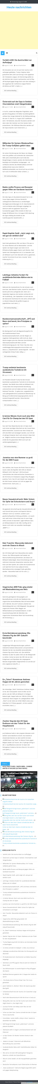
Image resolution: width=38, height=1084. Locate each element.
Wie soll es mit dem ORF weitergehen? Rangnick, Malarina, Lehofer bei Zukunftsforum (18, 1054)
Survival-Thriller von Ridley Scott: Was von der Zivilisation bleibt (17, 1008)
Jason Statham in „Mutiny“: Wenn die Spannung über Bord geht (19, 987)
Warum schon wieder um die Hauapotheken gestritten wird (19, 1060)
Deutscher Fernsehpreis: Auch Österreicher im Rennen (20, 1064)
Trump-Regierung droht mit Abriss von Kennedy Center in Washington (20, 943)
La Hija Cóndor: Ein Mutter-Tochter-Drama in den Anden (18, 1037)
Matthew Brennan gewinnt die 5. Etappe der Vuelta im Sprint (19, 975)
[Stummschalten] (32, 790)
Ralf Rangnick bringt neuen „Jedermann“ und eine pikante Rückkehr (18, 1025)
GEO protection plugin (33, 1083)
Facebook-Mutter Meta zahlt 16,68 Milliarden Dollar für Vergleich (20, 1048)
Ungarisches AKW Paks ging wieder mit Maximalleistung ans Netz (15, 920)
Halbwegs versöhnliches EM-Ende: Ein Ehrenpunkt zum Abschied (20, 952)
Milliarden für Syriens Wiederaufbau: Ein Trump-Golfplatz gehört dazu (18, 865)
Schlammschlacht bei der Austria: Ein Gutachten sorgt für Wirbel (19, 993)
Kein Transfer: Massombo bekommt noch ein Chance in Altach (20, 914)
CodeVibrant (29, 1082)
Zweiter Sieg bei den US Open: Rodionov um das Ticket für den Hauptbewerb (16, 723)
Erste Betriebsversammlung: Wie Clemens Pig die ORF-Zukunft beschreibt (16, 635)
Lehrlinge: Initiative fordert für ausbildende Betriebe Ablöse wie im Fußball (18, 277)
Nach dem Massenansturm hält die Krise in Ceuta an (19, 997)
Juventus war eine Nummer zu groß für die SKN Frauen (20, 904)
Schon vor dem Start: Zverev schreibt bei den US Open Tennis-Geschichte (19, 1014)
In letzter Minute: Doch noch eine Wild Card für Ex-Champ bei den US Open (18, 899)
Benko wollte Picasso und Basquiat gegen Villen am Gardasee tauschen (18, 870)
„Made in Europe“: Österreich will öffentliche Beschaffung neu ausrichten (16, 1042)
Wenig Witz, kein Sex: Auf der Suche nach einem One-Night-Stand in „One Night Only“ (19, 1002)
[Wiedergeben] (3, 790)
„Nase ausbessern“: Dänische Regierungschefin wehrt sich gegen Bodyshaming (19, 1069)
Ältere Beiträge (6, 764)
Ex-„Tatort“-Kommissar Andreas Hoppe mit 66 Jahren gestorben (19, 932)
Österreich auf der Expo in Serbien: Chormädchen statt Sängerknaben (20, 859)
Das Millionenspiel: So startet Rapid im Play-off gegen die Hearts (19, 970)
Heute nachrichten (19, 7)
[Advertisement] (19, 30)
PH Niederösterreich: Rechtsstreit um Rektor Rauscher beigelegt (19, 958)
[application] (19, 781)
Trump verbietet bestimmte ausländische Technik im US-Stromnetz (15, 369)
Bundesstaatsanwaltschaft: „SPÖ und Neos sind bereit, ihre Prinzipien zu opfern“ (19, 321)
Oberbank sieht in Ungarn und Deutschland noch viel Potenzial (19, 1031)
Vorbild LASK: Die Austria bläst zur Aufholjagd (17, 854)
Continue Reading (11, 90)
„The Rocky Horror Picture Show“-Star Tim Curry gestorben (17, 981)
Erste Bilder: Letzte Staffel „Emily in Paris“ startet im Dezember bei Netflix (19, 1019)
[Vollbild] (35, 790)
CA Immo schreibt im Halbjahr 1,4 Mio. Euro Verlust (18, 948)
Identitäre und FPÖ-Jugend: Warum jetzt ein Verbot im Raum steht (19, 964)
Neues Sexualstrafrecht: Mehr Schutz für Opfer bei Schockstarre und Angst (18, 908)
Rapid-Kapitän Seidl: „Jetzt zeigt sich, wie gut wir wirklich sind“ (18, 876)
